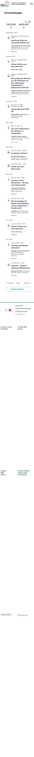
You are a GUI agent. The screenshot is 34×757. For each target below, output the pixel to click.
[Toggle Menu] (31, 4)
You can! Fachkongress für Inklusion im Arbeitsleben (20, 131)
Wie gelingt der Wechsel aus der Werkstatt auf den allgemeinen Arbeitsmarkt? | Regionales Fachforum (20, 83)
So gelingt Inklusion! (19, 153)
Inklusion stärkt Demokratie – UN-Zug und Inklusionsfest (19, 183)
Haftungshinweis (21, 311)
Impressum (19, 305)
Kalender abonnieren (17, 289)
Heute (18, 283)
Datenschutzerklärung (23, 308)
